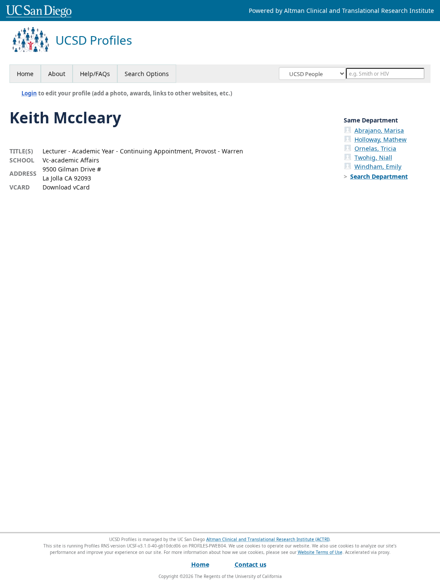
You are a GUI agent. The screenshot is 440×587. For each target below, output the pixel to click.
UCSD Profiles (93, 40)
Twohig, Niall (373, 157)
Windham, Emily (377, 166)
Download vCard (66, 187)
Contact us (250, 564)
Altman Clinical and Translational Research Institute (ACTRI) (268, 539)
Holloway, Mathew (380, 139)
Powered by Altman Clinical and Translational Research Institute (341, 10)
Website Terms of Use (320, 552)
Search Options (147, 74)
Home (25, 74)
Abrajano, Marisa (379, 130)
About (56, 74)
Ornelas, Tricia (375, 148)
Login (29, 93)
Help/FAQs (95, 74)
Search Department (379, 176)
